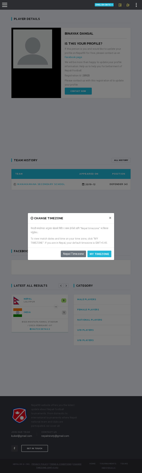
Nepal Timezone (73, 253)
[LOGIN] (120, 5)
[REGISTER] (128, 5)
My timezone (99, 254)
